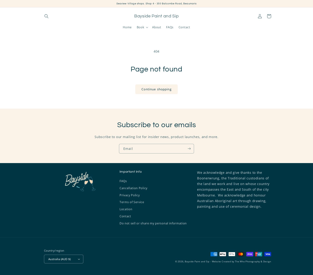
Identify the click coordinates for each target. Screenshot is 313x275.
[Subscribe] (189, 149)
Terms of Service (132, 202)
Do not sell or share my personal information (153, 223)
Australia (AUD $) (59, 259)
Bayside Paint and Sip (197, 261)
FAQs (123, 181)
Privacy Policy (130, 195)
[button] (46, 16)
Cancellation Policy (133, 188)
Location (126, 209)
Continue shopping (156, 89)
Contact (125, 216)
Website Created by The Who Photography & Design (241, 261)
